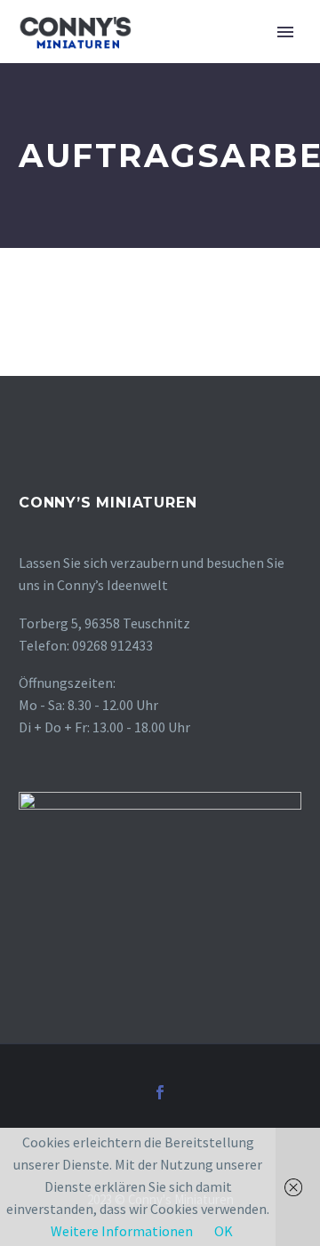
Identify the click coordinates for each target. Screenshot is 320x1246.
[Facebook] (160, 1092)
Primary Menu (285, 32)
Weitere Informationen (122, 1231)
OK (223, 1231)
